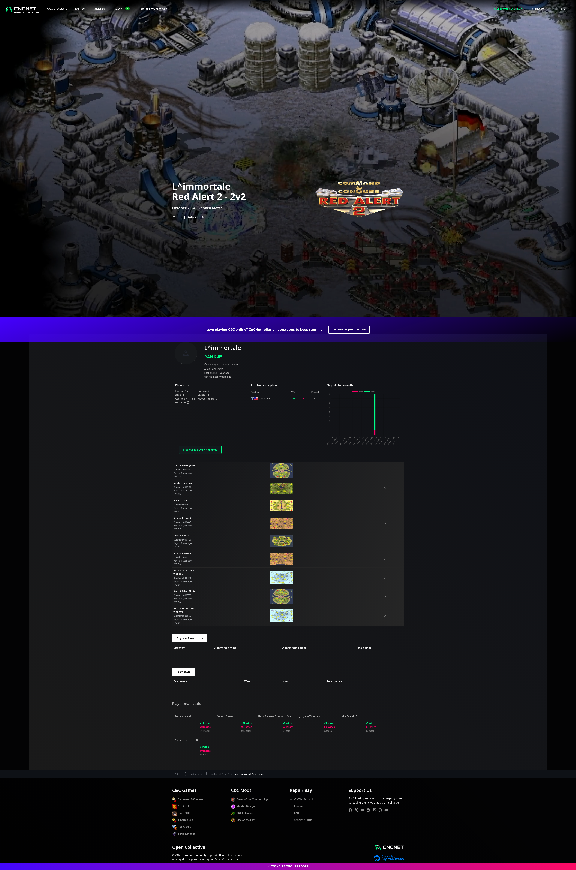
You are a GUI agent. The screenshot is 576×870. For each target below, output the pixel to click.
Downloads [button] (56, 9)
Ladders (191, 774)
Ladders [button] (99, 9)
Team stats (183, 672)
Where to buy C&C (154, 9)
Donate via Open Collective (349, 329)
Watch (122, 9)
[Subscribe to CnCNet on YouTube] (364, 809)
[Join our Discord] (388, 809)
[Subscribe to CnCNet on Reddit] (370, 809)
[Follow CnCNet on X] (358, 809)
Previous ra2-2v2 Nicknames (200, 449)
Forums (80, 9)
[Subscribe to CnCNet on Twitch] (376, 809)
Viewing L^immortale (250, 774)
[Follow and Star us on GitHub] (382, 809)
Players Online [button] (508, 9)
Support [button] (538, 9)
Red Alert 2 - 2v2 (194, 217)
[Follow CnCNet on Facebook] (352, 809)
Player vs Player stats (189, 638)
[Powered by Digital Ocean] (389, 858)
